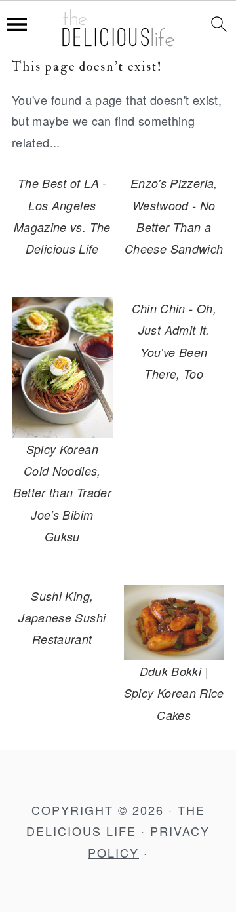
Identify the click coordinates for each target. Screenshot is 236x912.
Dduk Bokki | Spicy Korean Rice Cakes (174, 693)
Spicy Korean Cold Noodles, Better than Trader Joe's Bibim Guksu (62, 493)
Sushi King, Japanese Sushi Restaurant (62, 618)
